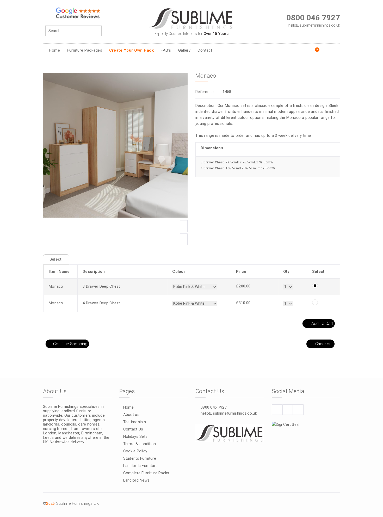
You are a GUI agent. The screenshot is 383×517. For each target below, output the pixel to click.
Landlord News (136, 480)
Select (56, 259)
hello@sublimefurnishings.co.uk (229, 413)
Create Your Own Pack (131, 50)
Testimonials (134, 422)
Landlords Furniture (140, 465)
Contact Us (133, 429)
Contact (204, 50)
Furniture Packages (84, 50)
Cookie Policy (135, 451)
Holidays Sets (135, 436)
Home (54, 50)
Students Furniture (139, 458)
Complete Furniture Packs (146, 473)
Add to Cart (322, 323)
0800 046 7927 (214, 407)
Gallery (184, 50)
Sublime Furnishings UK (77, 503)
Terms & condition (139, 443)
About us (131, 414)
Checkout (324, 343)
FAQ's (166, 50)
